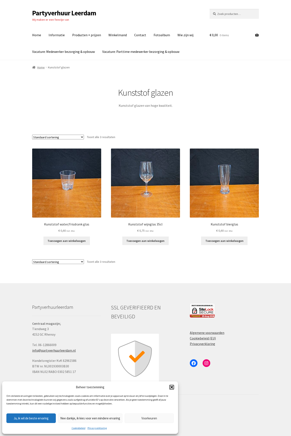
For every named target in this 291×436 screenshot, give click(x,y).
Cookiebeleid (78, 428)
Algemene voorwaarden (207, 333)
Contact (140, 35)
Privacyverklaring (97, 428)
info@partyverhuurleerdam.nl (54, 350)
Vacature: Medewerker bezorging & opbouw (63, 51)
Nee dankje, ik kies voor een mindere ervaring (90, 418)
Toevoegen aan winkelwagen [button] (67, 241)
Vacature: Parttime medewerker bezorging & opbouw (140, 51)
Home (36, 35)
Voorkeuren (149, 418)
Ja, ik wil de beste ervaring (31, 418)
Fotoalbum (162, 35)
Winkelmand (117, 35)
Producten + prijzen (86, 35)
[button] (172, 387)
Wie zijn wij (185, 35)
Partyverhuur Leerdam (64, 13)
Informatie (57, 35)
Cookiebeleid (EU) (203, 338)
